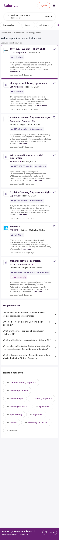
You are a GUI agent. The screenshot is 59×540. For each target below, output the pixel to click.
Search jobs (6, 33)
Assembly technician (38, 422)
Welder (13, 422)
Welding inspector (43, 398)
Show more (15, 71)
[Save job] (54, 49)
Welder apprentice (19, 390)
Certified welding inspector (23, 382)
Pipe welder (44, 406)
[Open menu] (54, 5)
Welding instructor (19, 406)
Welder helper (16, 398)
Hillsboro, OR (19, 33)
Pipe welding (16, 414)
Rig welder (38, 414)
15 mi (47, 16)
